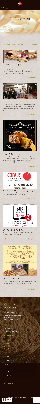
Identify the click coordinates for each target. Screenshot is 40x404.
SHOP (7, 371)
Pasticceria (9, 338)
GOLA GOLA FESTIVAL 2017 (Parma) (13, 229)
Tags (12, 45)
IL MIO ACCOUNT (10, 360)
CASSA (7, 364)
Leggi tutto (32, 77)
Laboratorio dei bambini (11, 278)
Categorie (6, 45)
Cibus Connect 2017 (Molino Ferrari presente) (18, 191)
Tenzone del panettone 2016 (12, 153)
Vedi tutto (34, 45)
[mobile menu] (37, 3)
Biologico (8, 346)
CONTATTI (8, 375)
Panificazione (10, 335)
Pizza (7, 340)
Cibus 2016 (6, 101)
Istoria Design (31, 397)
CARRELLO (8, 368)
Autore (20, 45)
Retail (7, 349)
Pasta (7, 343)
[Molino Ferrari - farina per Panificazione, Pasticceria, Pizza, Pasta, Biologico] (20, 3)
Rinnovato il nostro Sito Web (12, 65)
